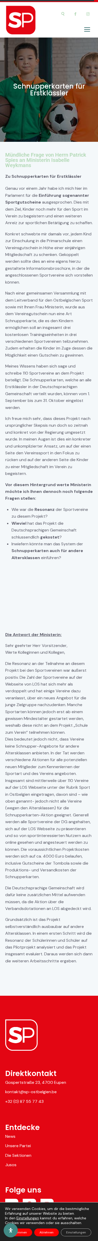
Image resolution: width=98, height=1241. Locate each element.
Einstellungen (27, 1218)
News (10, 1136)
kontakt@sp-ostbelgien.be (31, 1092)
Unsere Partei (18, 1145)
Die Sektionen (18, 1155)
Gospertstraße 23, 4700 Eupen (35, 1082)
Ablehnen (46, 1232)
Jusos (10, 1164)
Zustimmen (18, 1232)
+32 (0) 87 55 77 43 (24, 1101)
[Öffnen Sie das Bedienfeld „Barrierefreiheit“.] (11, 1230)
